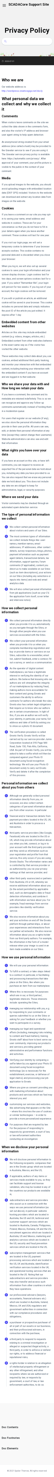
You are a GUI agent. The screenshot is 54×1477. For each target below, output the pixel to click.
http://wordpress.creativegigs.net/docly (22, 91)
